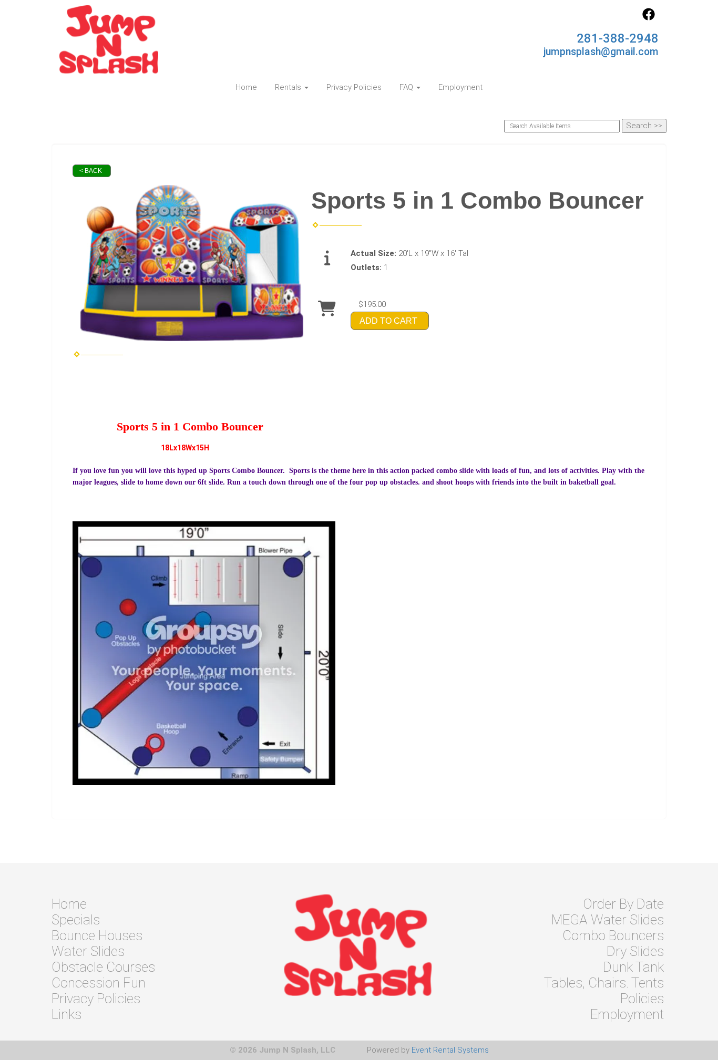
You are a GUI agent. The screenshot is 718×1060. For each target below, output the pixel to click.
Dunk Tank (633, 967)
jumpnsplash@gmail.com (601, 52)
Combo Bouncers (613, 935)
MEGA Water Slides (607, 920)
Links (66, 1014)
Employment (460, 87)
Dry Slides (635, 951)
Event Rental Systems (450, 1050)
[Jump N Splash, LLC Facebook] (648, 18)
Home (246, 87)
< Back (90, 170)
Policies (642, 998)
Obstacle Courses (103, 967)
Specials (76, 920)
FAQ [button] (407, 87)
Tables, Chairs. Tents (604, 983)
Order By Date (623, 904)
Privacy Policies (354, 87)
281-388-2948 (618, 38)
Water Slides (88, 951)
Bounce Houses (97, 935)
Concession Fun (99, 983)
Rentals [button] (289, 87)
